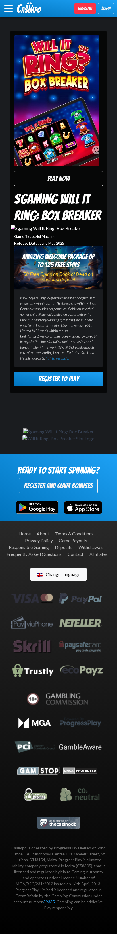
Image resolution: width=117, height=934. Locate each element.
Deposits (63, 547)
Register (85, 8)
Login (105, 8)
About (43, 533)
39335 (49, 901)
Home (24, 533)
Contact (75, 554)
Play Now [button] (58, 178)
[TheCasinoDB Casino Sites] (58, 822)
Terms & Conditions (74, 533)
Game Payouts (73, 540)
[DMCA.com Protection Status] (80, 770)
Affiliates (98, 554)
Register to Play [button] (58, 378)
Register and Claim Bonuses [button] (58, 485)
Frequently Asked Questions (34, 554)
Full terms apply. (57, 358)
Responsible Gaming (29, 547)
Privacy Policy (39, 540)
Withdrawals (90, 547)
